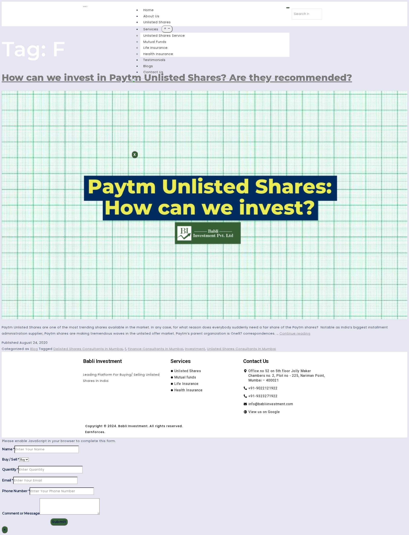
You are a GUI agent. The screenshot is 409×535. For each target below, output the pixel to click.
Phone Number (16, 491)
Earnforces (94, 432)
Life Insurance (155, 47)
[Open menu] (167, 29)
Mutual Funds (154, 41)
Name (8, 449)
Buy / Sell (10, 459)
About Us (151, 16)
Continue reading (294, 333)
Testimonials (154, 60)
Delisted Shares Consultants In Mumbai (88, 349)
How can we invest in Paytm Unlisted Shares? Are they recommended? (177, 77)
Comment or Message (21, 513)
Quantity (10, 469)
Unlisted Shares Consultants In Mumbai (241, 349)
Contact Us (153, 72)
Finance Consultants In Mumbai (155, 349)
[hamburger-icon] (287, 7)
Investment (195, 349)
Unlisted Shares (157, 22)
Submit (59, 521)
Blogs (148, 66)
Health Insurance (158, 54)
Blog (34, 349)
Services (150, 29)
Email (7, 480)
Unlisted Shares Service (164, 35)
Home (148, 10)
